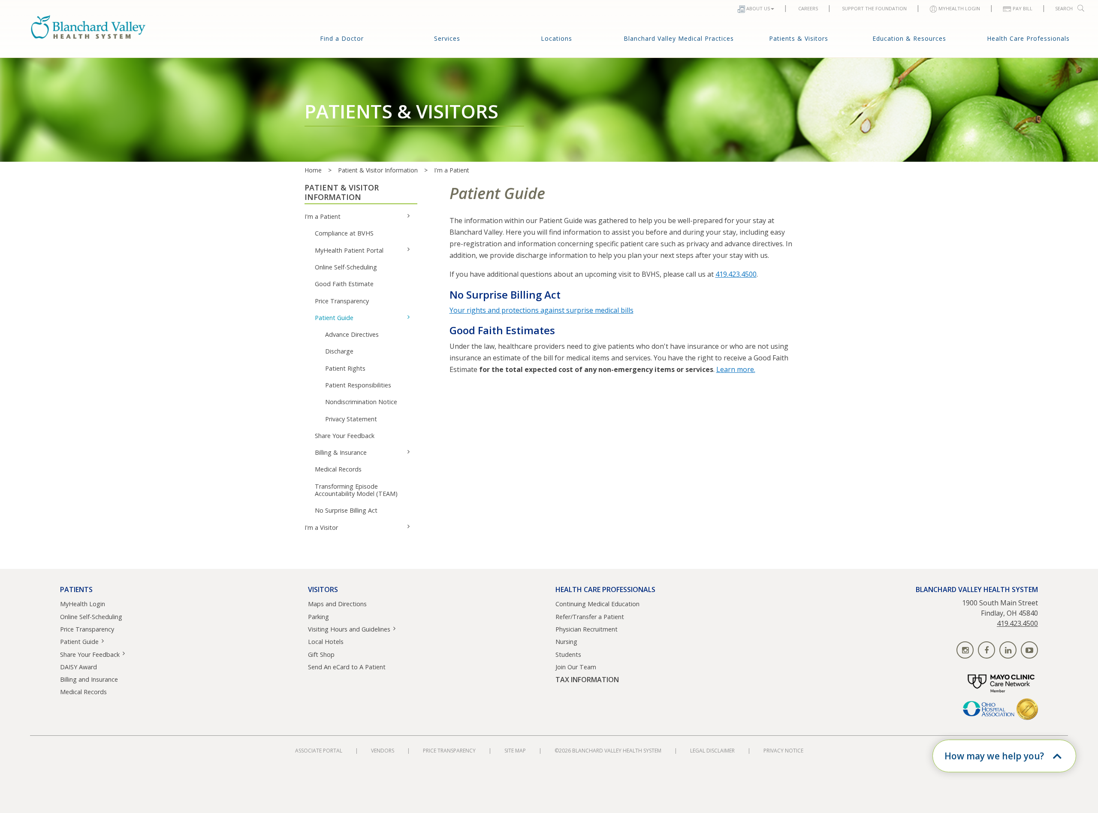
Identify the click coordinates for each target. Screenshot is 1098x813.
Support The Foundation (874, 8)
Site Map (515, 750)
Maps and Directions (337, 603)
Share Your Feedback (90, 654)
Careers (808, 8)
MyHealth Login (82, 603)
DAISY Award (78, 667)
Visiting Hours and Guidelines (349, 629)
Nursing (566, 641)
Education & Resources (909, 38)
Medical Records (83, 691)
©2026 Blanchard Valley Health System (608, 750)
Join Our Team (575, 667)
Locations (556, 38)
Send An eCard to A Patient (347, 667)
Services (447, 38)
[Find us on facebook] (986, 650)
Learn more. (735, 369)
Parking (318, 616)
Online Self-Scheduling (91, 616)
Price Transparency (87, 629)
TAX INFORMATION (587, 680)
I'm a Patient (451, 170)
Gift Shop (321, 654)
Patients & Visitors (798, 38)
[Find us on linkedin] (1008, 650)
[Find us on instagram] (965, 650)
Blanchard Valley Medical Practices (679, 38)
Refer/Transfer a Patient (589, 616)
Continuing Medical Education (597, 603)
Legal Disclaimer (712, 750)
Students (568, 654)
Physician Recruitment (586, 629)
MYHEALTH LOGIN (959, 8)
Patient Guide (79, 641)
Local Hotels (326, 641)
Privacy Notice (783, 750)
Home (313, 170)
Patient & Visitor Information (378, 170)
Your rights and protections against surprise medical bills (541, 310)
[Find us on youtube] (1029, 650)
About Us (758, 8)
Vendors (382, 750)
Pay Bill (1022, 8)
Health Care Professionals (1028, 38)
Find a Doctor (342, 38)
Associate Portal (318, 750)
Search (1064, 8)
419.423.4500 (736, 274)
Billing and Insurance (89, 679)
